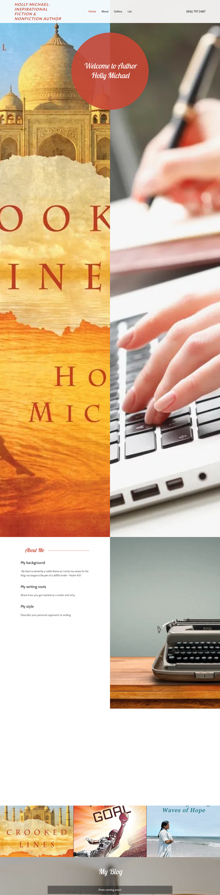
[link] (38, 19)
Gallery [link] (118, 11)
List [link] (130, 11)
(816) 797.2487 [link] (196, 11)
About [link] (104, 11)
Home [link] (92, 11)
